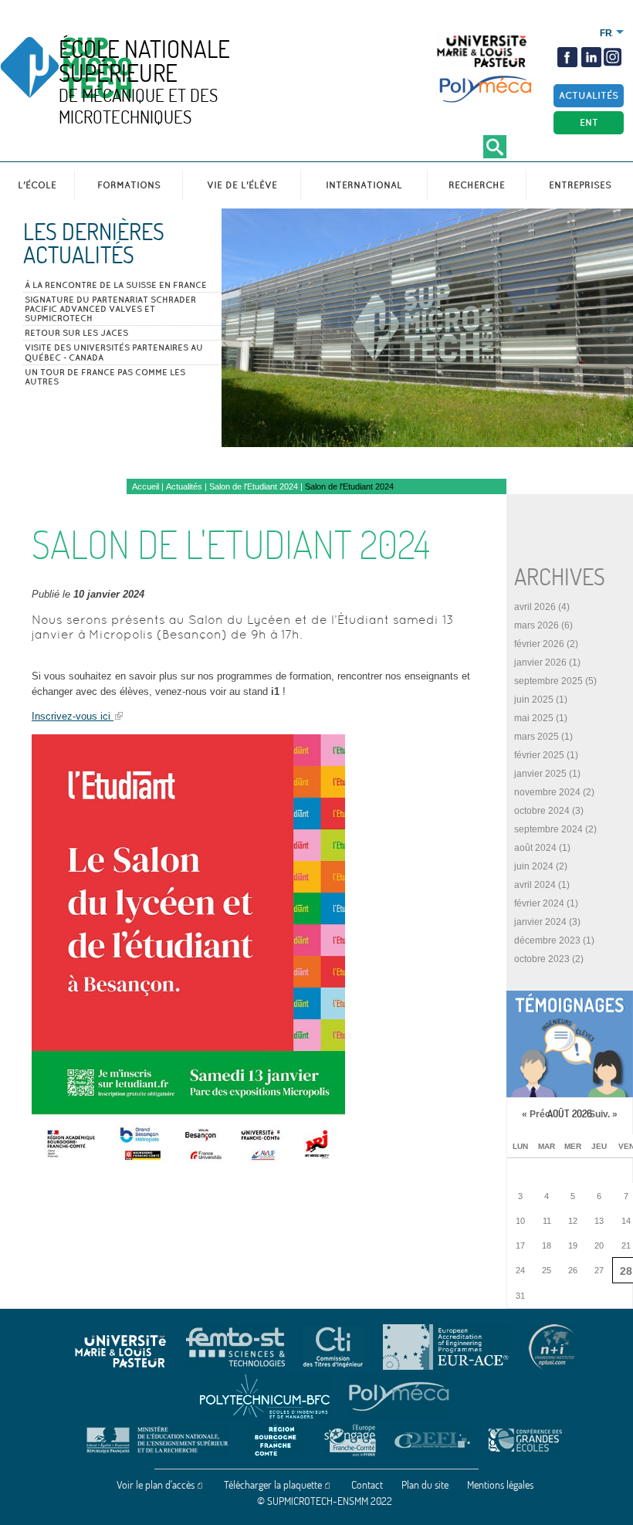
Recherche (477, 185)
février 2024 (539, 903)
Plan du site (425, 1485)
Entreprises (580, 185)
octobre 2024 (542, 810)
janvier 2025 (540, 773)
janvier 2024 (540, 922)
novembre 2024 (547, 792)
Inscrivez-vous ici (72, 716)
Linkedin (591, 57)
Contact (367, 1485)
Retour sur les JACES (76, 332)
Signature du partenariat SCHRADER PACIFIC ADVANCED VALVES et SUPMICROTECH (110, 309)
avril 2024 (535, 884)
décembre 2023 (547, 940)
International (364, 185)
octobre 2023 (542, 959)
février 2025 (539, 755)
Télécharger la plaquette (273, 1485)
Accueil (145, 486)
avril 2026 (535, 607)
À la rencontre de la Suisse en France (116, 285)
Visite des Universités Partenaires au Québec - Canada (114, 352)
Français (606, 33)
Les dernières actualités (93, 243)
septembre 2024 (548, 829)
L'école (37, 185)
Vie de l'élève (242, 185)
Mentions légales (500, 1485)
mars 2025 (536, 736)
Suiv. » (603, 1114)
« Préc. (537, 1114)
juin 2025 (533, 699)
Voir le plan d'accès (156, 1485)
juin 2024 (533, 866)
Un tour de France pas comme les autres (105, 377)
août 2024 (535, 847)
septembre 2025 (548, 681)
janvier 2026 (540, 662)
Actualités (588, 95)
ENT (589, 122)
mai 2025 (533, 718)
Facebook (567, 57)
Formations (129, 185)
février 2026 (539, 644)
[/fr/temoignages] (569, 1044)
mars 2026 (536, 625)
